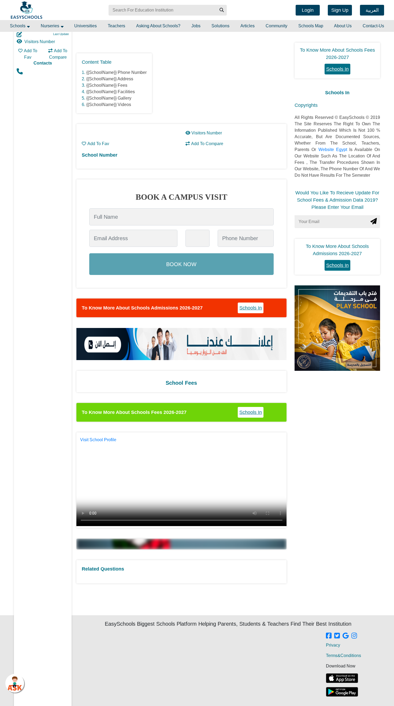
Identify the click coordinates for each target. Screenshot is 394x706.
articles (247, 26)
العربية (372, 10)
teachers (116, 26)
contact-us (373, 26)
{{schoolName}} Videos (108, 104)
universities (85, 26)
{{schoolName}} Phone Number (116, 72)
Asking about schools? (158, 26)
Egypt (342, 149)
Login (308, 10)
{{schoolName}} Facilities (110, 91)
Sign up (339, 10)
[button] (221, 10)
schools (18, 26)
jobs (195, 26)
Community (276, 26)
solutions (220, 26)
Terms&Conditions (343, 655)
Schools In (250, 308)
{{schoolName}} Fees (106, 85)
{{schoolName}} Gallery (108, 98)
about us (343, 26)
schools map (310, 26)
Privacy (333, 645)
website (327, 149)
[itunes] (342, 678)
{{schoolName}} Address (109, 79)
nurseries (50, 26)
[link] (329, 636)
